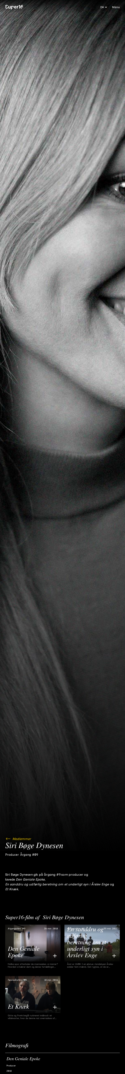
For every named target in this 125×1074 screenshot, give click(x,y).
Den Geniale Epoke (23, 1059)
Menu (116, 7)
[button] (103, 7)
